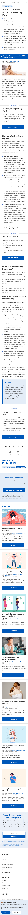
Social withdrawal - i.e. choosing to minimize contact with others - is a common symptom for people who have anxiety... (14, 668)
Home (4, 467)
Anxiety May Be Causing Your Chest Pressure (12, 790)
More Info (16, 912)
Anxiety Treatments (6, 862)
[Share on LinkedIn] (11, 463)
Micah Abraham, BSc (10, 57)
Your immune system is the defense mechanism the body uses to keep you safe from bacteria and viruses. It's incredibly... (13, 580)
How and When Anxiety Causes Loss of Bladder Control (13, 615)
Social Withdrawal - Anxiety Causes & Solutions (12, 658)
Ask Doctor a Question (14, 490)
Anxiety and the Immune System (14, 572)
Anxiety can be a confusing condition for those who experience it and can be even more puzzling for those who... (14, 538)
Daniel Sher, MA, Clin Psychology (13, 662)
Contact (4, 883)
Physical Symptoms (7, 6)
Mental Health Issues (7, 867)
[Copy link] (15, 463)
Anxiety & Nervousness (7, 864)
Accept (5, 912)
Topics (4, 2)
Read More (13, 545)
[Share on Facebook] (7, 463)
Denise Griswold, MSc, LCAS (18, 533)
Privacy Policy (5, 888)
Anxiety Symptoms (11, 467)
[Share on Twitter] (4, 463)
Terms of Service (6, 885)
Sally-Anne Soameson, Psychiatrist (14, 575)
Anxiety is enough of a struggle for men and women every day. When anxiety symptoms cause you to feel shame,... (13, 624)
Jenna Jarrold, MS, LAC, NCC (18, 55)
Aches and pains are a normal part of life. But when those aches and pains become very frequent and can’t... (13, 712)
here (16, 906)
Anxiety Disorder (6, 872)
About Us (4, 880)
